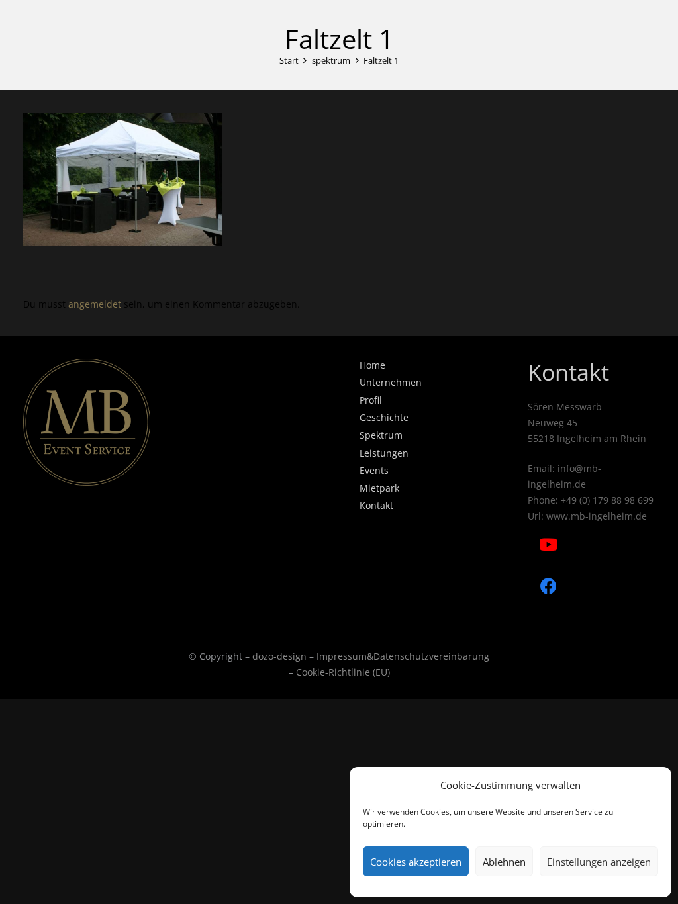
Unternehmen (391, 382)
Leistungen (384, 453)
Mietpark (379, 488)
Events (374, 470)
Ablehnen (504, 861)
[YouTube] (548, 545)
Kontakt (376, 505)
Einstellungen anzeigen (599, 861)
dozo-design (279, 656)
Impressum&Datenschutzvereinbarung (402, 656)
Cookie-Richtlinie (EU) (343, 672)
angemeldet (94, 304)
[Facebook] (548, 587)
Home (372, 365)
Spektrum (381, 435)
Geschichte (384, 417)
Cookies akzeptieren (415, 861)
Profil (371, 400)
